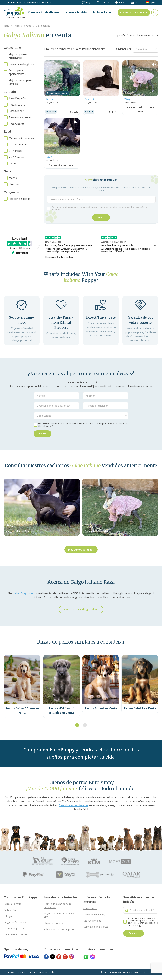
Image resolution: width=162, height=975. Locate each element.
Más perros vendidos (81, 549)
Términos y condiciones (15, 972)
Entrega (8, 916)
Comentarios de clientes (95, 926)
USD (137, 2)
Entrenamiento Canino (15, 934)
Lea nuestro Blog (92, 920)
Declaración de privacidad (42, 972)
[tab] (77, 725)
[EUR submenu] (139, 2)
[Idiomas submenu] (157, 2)
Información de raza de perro (59, 929)
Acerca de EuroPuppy (94, 914)
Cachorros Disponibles (133, 12)
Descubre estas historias (73, 805)
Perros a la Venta (12, 903)
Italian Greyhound (23, 593)
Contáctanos (90, 908)
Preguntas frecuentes (15, 922)
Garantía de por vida (14, 928)
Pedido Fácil (10, 910)
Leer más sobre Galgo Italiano (81, 609)
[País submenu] (123, 2)
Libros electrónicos (53, 923)
